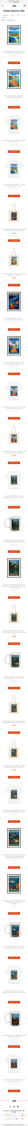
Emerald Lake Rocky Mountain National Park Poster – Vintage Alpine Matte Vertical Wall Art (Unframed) (14, 586)
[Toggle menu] (4, 6)
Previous (5, 15)
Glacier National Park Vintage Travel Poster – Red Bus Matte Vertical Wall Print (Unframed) (14, 902)
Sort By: (4, 20)
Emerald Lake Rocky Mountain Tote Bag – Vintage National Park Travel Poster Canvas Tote (14, 632)
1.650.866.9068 (15, 2)
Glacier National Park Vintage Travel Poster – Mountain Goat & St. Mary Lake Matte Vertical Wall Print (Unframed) (14, 856)
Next (4, 17)
